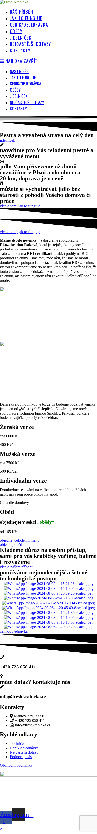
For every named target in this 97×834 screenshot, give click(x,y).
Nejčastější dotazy (27, 102)
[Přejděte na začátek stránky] (1, 829)
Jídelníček (18, 96)
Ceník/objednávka (25, 84)
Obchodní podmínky (16, 765)
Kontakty (18, 108)
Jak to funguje (23, 77)
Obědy (15, 90)
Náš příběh (19, 71)
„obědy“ (45, 522)
